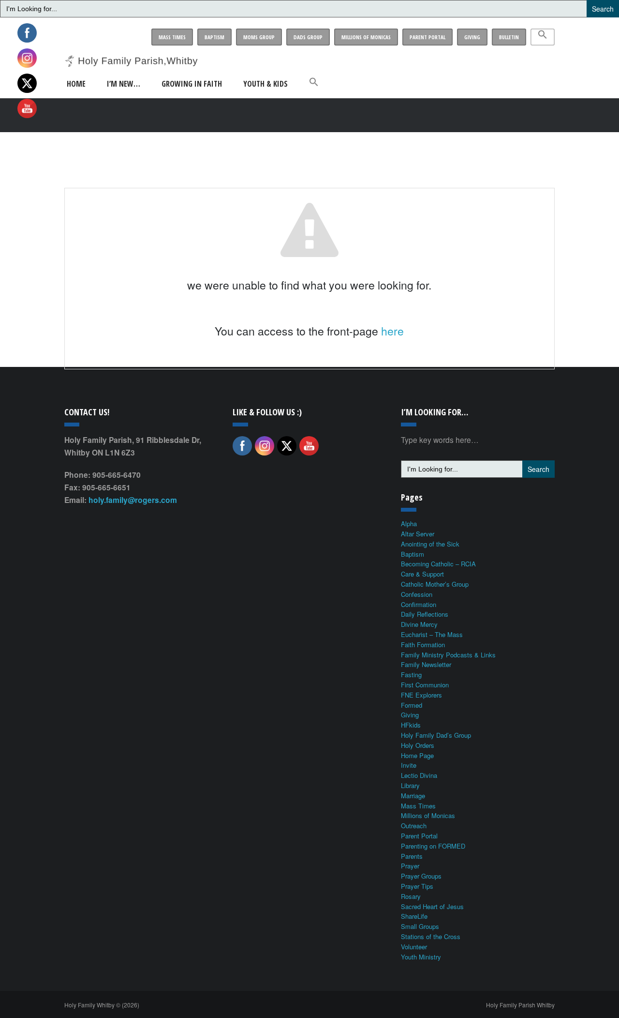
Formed (411, 705)
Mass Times (172, 37)
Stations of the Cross (430, 936)
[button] (543, 37)
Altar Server (417, 533)
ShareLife (414, 916)
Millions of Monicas (366, 37)
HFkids (411, 724)
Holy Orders (417, 745)
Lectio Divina (419, 775)
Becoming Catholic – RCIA (438, 563)
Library (410, 785)
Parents (412, 856)
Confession (416, 594)
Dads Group (308, 37)
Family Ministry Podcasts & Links (448, 654)
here (392, 331)
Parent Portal (427, 37)
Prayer (410, 865)
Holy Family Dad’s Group (436, 735)
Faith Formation (423, 644)
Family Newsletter (426, 664)
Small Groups (420, 926)
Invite (408, 765)
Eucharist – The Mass (432, 634)
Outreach (414, 825)
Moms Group (259, 37)
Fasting (411, 674)
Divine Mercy (419, 624)
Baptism (214, 37)
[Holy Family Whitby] (131, 54)
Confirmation (418, 604)
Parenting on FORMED (433, 846)
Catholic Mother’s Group (435, 584)
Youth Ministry (421, 956)
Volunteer (414, 946)
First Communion (425, 684)
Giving (472, 37)
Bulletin (509, 37)
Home (76, 83)
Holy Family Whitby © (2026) (101, 1005)
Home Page (417, 755)
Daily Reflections (424, 614)
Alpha (409, 523)
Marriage (413, 795)
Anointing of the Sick (430, 543)
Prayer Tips (417, 886)
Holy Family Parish (520, 1005)
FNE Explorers (421, 694)
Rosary (411, 896)
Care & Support (422, 573)
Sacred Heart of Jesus (432, 906)
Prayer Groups (421, 876)
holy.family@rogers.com (132, 499)
